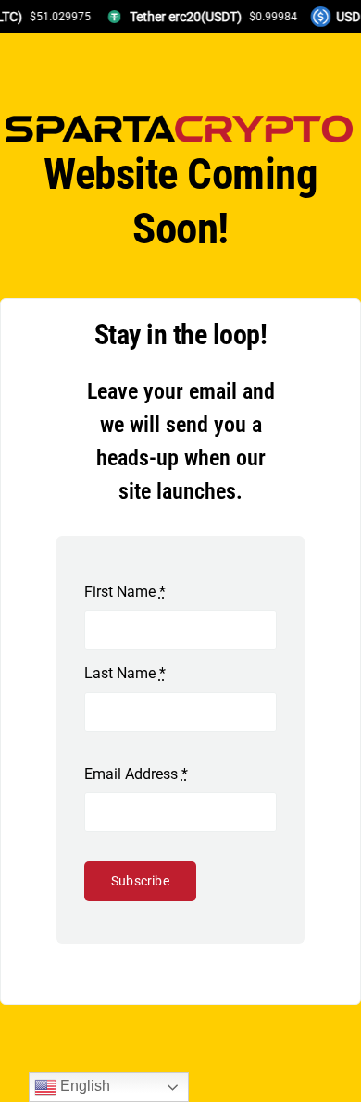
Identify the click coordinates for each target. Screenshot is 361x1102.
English (83, 1086)
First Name (125, 592)
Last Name (125, 673)
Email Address (136, 774)
